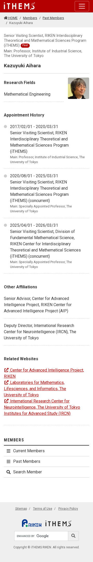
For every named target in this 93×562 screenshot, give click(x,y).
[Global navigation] (19, 6)
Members (30, 18)
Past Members (53, 18)
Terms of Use (42, 508)
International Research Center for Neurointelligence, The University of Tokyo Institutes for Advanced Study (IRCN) (42, 407)
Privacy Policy (68, 508)
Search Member (27, 471)
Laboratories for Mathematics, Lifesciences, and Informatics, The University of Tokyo (35, 388)
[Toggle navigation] (82, 6)
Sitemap (21, 508)
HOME (12, 18)
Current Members (29, 450)
